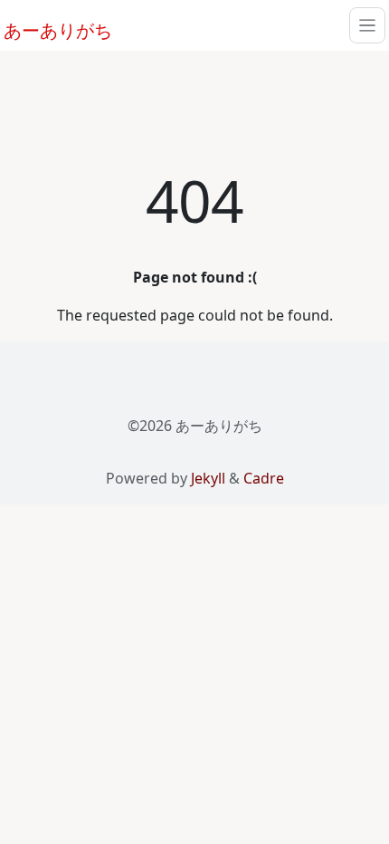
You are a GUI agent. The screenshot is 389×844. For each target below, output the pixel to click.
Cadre (263, 478)
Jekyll (208, 478)
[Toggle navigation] (367, 25)
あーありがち (48, 28)
